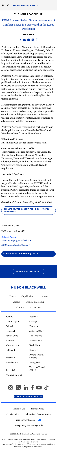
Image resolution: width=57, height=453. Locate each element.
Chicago (33, 321)
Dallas (9, 326)
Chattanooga (12, 321)
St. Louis (10, 370)
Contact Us (35, 307)
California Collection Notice (38, 414)
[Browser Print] (37, 39)
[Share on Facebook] (28, 39)
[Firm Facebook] (33, 388)
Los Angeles (35, 335)
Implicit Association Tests (18, 130)
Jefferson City (36, 330)
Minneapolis (12, 345)
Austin (9, 316)
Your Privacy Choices (26, 419)
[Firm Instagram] (11, 388)
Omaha (33, 349)
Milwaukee (34, 340)
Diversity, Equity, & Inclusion (15, 240)
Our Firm (20, 307)
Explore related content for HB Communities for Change (26, 210)
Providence (11, 362)
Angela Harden (9, 183)
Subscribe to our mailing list (27, 271)
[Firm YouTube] (40, 388)
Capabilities (27, 296)
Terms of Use (19, 408)
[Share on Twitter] (33, 39)
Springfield (34, 362)
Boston (32, 316)
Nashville (34, 345)
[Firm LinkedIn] (27, 388)
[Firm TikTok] (46, 388)
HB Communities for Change (15, 244)
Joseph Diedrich (38, 180)
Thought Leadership (28, 14)
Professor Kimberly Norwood (16, 47)
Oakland (10, 349)
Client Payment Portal (28, 396)
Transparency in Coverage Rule (28, 425)
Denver (33, 326)
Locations (43, 296)
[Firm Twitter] (19, 388)
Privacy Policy (37, 408)
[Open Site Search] (8, 5)
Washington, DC (13, 374)
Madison (10, 340)
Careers (16, 301)
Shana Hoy (28, 202)
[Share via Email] (24, 39)
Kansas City (11, 335)
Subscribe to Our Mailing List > (20, 254)
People (12, 296)
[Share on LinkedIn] (20, 39)
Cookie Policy (12, 414)
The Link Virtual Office (37, 368)
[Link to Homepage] (26, 5)
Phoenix (10, 357)
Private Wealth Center (36, 356)
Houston (10, 330)
